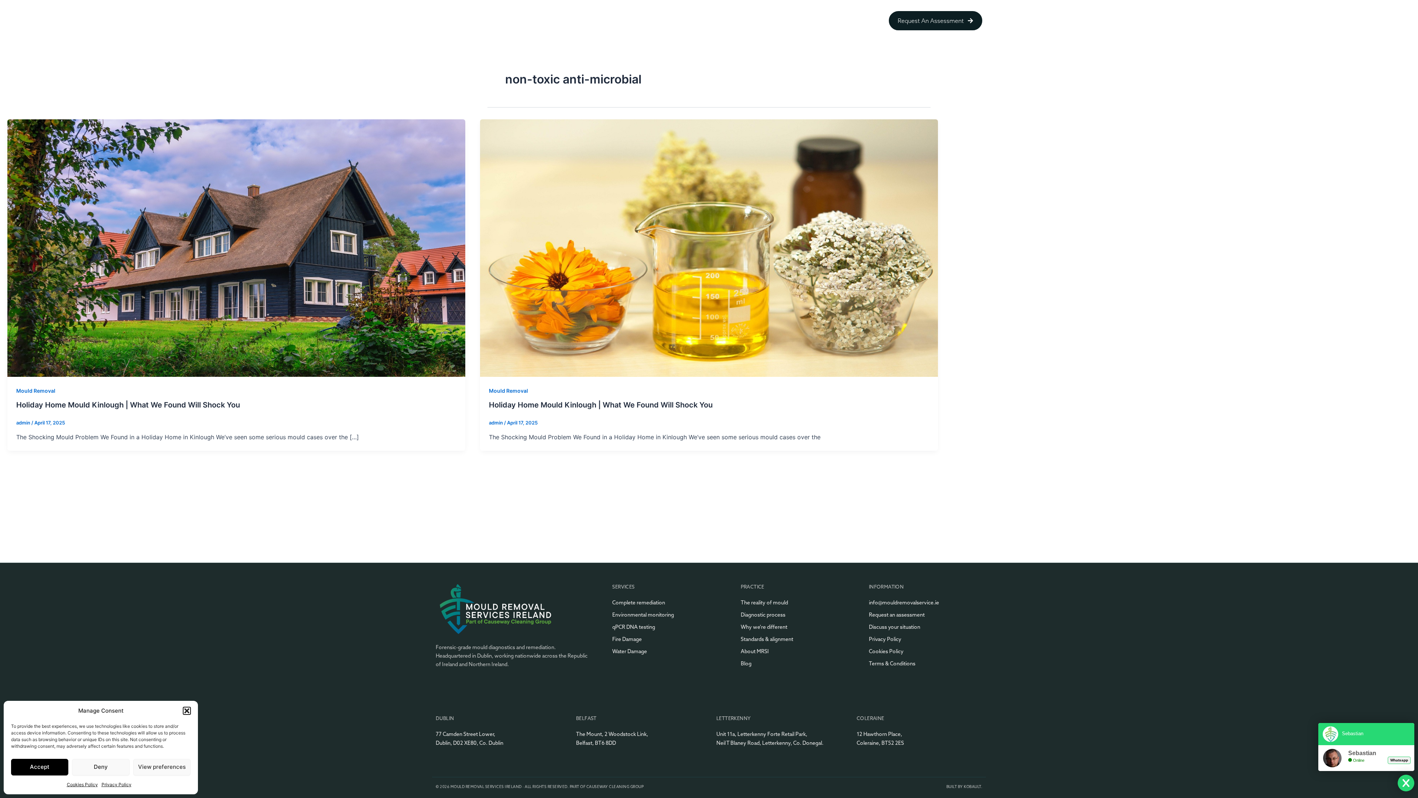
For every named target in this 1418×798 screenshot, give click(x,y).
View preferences (162, 766)
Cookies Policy (82, 784)
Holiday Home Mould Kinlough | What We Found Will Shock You (128, 404)
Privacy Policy (116, 784)
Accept (39, 766)
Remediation (704, 20)
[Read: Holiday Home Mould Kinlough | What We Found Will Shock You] (236, 247)
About (663, 20)
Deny (101, 766)
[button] (187, 711)
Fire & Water (847, 20)
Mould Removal (35, 391)
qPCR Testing (753, 20)
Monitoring (801, 20)
